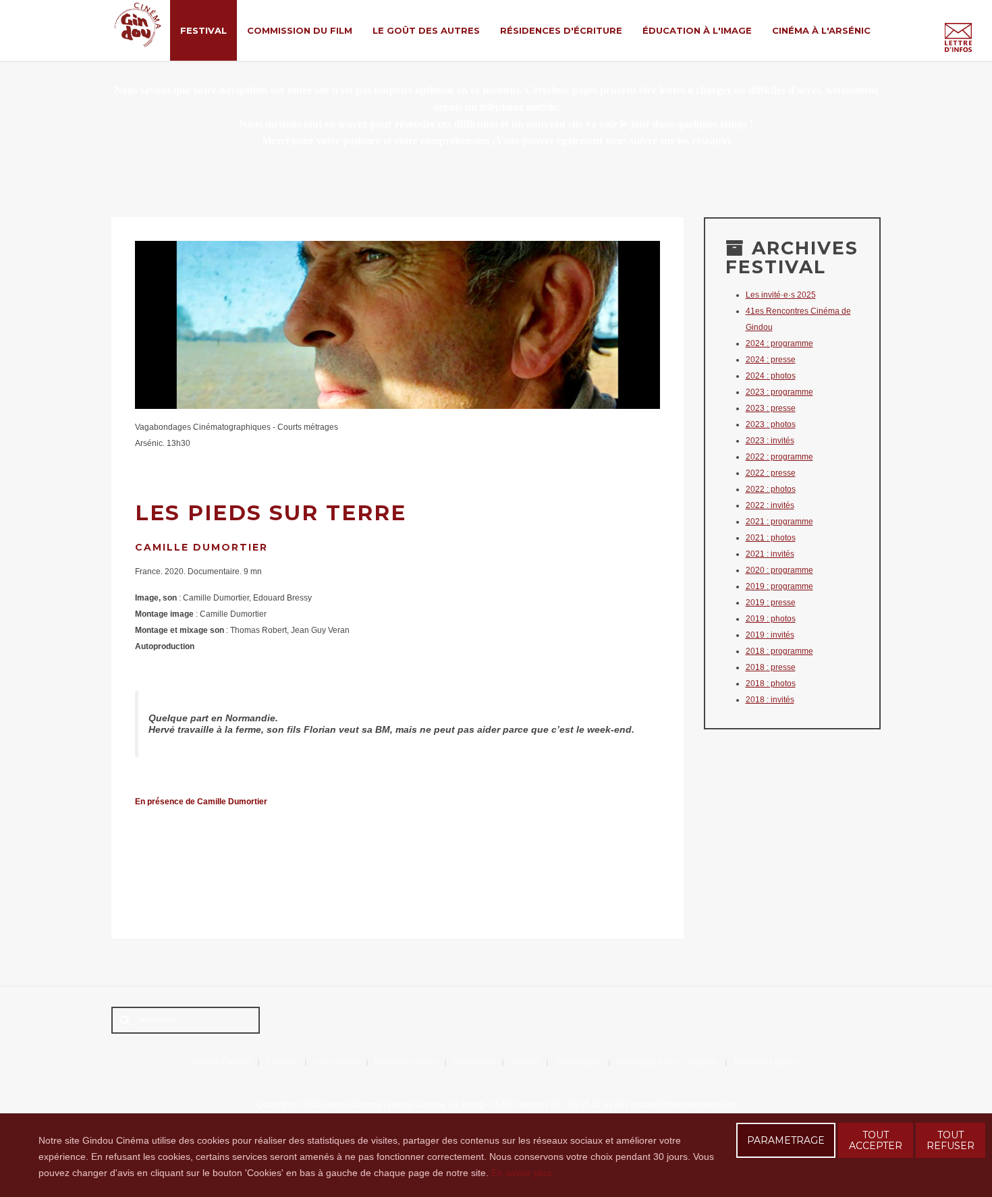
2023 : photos (771, 424)
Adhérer (525, 1062)
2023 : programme (779, 392)
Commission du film (299, 30)
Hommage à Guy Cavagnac (668, 1062)
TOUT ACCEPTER (875, 1140)
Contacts (282, 1062)
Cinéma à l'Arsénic (821, 30)
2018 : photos (771, 683)
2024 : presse (771, 359)
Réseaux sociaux (406, 1062)
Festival (203, 30)
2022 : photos (771, 489)
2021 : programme (779, 521)
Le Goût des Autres (426, 30)
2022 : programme (779, 457)
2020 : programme (779, 570)
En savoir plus (521, 1172)
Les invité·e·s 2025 (781, 295)
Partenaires (474, 1062)
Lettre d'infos (336, 1062)
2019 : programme (779, 586)
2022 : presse (771, 473)
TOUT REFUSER (950, 1140)
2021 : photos (771, 537)
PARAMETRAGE (786, 1140)
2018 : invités (770, 699)
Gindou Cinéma (222, 1062)
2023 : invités (770, 440)
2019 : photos (771, 618)
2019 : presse (771, 602)
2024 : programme (779, 343)
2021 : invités (770, 554)
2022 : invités (770, 505)
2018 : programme (779, 651)
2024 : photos (771, 376)
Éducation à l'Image (697, 30)
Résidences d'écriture (561, 30)
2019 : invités (770, 635)
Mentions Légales (766, 1062)
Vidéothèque (578, 1062)
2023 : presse (771, 408)
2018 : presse (771, 667)
